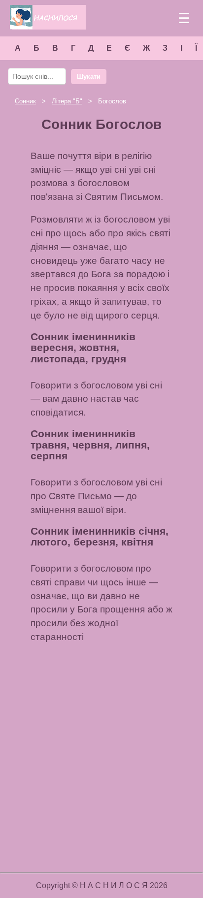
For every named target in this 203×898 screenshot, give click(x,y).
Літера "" (67, 101)
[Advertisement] (101, 757)
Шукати (89, 76)
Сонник (25, 101)
